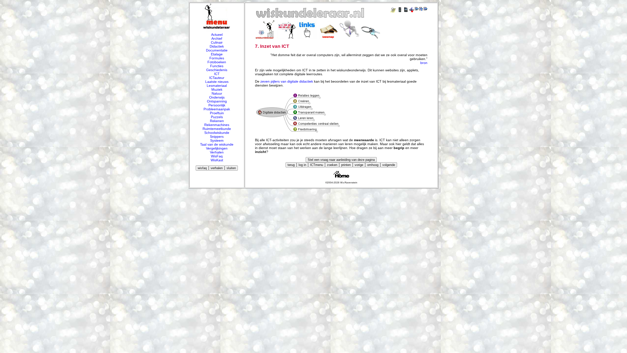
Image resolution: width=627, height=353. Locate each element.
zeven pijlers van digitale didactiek (286, 81)
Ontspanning (217, 101)
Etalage (217, 54)
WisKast (217, 160)
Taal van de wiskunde (216, 144)
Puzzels (217, 117)
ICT (217, 74)
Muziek (216, 89)
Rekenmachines (216, 125)
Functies (216, 66)
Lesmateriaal (217, 86)
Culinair (217, 42)
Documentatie (217, 50)
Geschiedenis (216, 70)
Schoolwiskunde (216, 133)
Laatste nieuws (217, 82)
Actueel (217, 35)
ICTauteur (216, 78)
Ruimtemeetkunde (217, 129)
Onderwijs (217, 97)
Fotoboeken (216, 62)
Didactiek (217, 46)
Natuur (217, 93)
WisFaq (217, 156)
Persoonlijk (216, 105)
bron (423, 63)
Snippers (217, 137)
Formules (216, 58)
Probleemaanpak (217, 109)
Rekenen (217, 121)
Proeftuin (217, 113)
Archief (216, 38)
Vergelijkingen (217, 148)
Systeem (217, 140)
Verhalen (217, 152)
